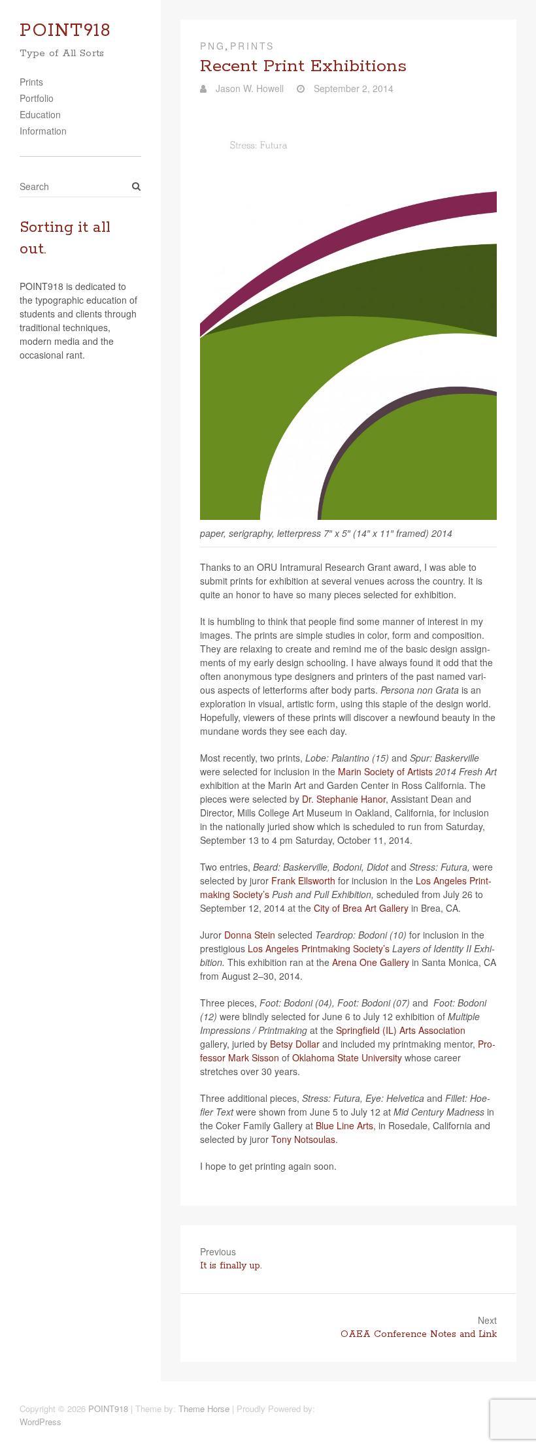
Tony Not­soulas (303, 1139)
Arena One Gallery (370, 962)
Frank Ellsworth (303, 880)
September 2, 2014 (352, 88)
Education (40, 114)
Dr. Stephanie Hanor (344, 798)
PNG (212, 45)
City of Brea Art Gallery (361, 907)
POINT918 (65, 31)
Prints (31, 81)
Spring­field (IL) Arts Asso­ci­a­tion (400, 1030)
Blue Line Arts (344, 1125)
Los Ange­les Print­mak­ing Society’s (319, 948)
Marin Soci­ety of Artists (385, 771)
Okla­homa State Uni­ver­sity (347, 1057)
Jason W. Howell (248, 88)
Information (43, 130)
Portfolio (37, 98)
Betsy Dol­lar (295, 1043)
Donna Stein (249, 934)
